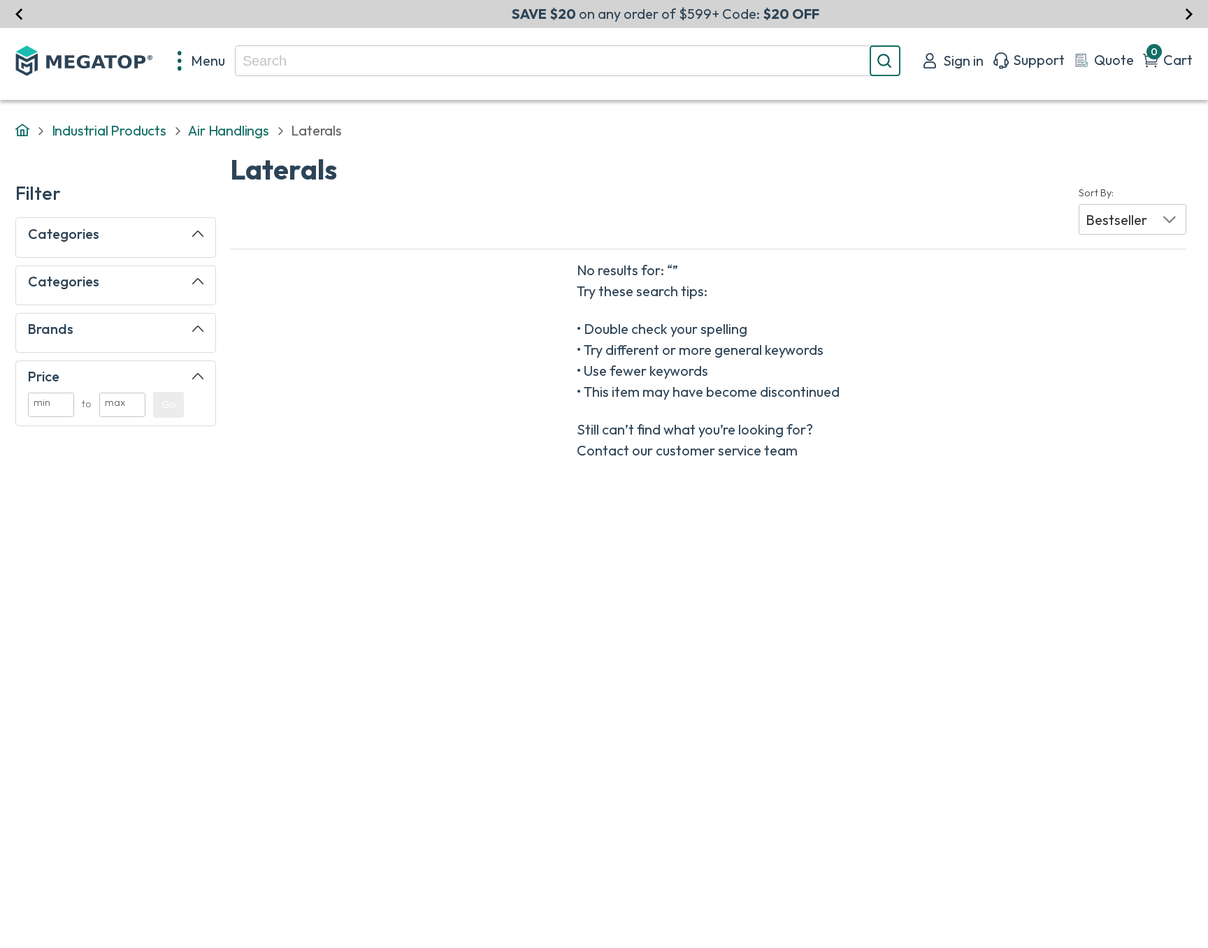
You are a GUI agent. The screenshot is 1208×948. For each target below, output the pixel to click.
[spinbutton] (51, 405)
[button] (1132, 219)
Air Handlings (228, 130)
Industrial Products (109, 130)
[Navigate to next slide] (1188, 13)
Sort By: (1096, 193)
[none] (202, 60)
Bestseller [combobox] (1116, 219)
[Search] (885, 60)
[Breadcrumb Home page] (22, 131)
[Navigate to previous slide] (19, 13)
